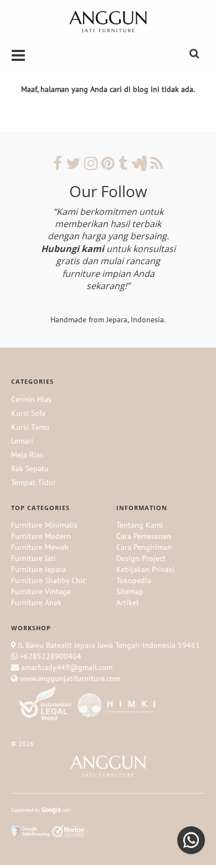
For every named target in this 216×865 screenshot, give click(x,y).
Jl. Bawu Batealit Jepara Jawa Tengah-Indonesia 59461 (109, 645)
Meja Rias (27, 455)
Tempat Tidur (33, 482)
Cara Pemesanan (143, 536)
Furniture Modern (41, 536)
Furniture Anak (36, 602)
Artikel (127, 602)
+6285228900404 (50, 656)
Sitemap (129, 591)
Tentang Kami (139, 525)
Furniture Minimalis (44, 525)
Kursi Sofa (28, 413)
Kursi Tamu (30, 427)
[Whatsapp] (191, 840)
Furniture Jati (33, 558)
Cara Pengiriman (144, 547)
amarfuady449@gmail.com (65, 667)
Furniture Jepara (38, 569)
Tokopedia (133, 580)
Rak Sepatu (30, 468)
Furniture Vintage (41, 591)
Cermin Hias (31, 399)
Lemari (22, 441)
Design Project (141, 558)
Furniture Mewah (40, 547)
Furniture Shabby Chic (48, 580)
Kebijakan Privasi (145, 569)
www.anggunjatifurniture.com (69, 678)
